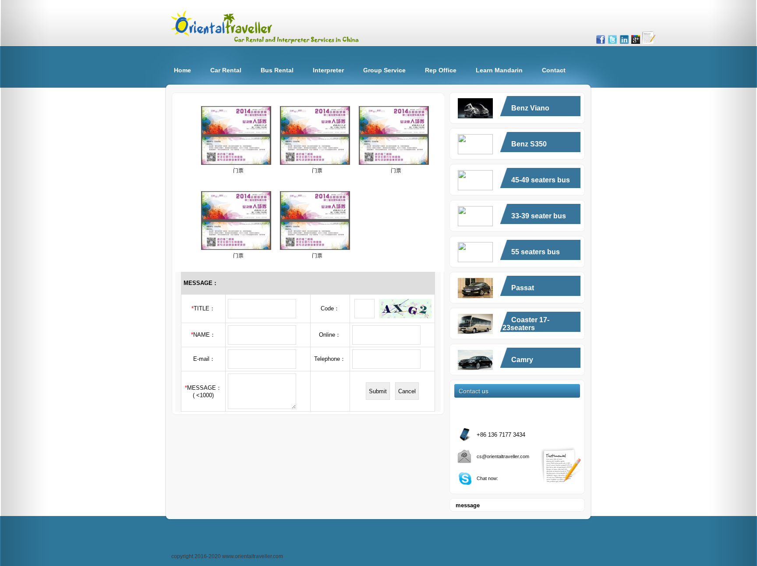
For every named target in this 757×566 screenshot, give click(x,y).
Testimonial (649, 37)
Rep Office (440, 70)
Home (182, 70)
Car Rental (225, 70)
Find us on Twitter (612, 39)
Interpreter (328, 70)
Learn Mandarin (499, 70)
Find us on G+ (635, 39)
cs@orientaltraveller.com (503, 456)
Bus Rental (277, 70)
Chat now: (487, 478)
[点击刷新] (405, 308)
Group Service (384, 70)
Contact (554, 70)
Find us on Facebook (600, 39)
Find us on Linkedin (624, 39)
